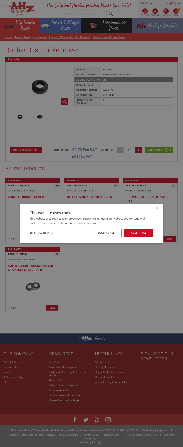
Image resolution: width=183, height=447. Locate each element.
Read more (93, 223)
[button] (41, 232)
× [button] (157, 208)
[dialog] (91, 223)
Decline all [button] (106, 232)
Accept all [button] (138, 232)
